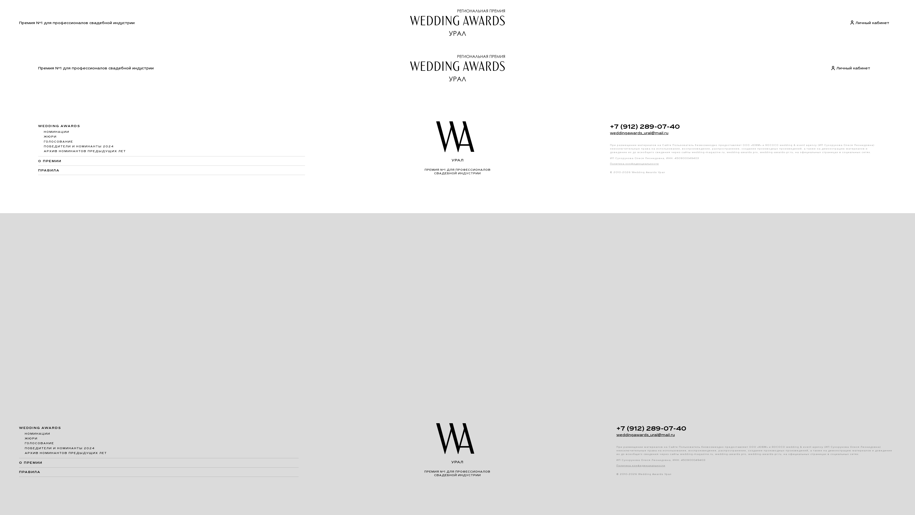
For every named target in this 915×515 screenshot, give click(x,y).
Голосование (58, 142)
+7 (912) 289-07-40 (645, 126)
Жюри (50, 137)
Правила (49, 170)
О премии (49, 161)
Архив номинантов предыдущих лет (85, 151)
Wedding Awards (59, 126)
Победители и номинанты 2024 (79, 146)
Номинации (56, 132)
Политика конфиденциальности (634, 163)
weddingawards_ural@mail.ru (639, 132)
